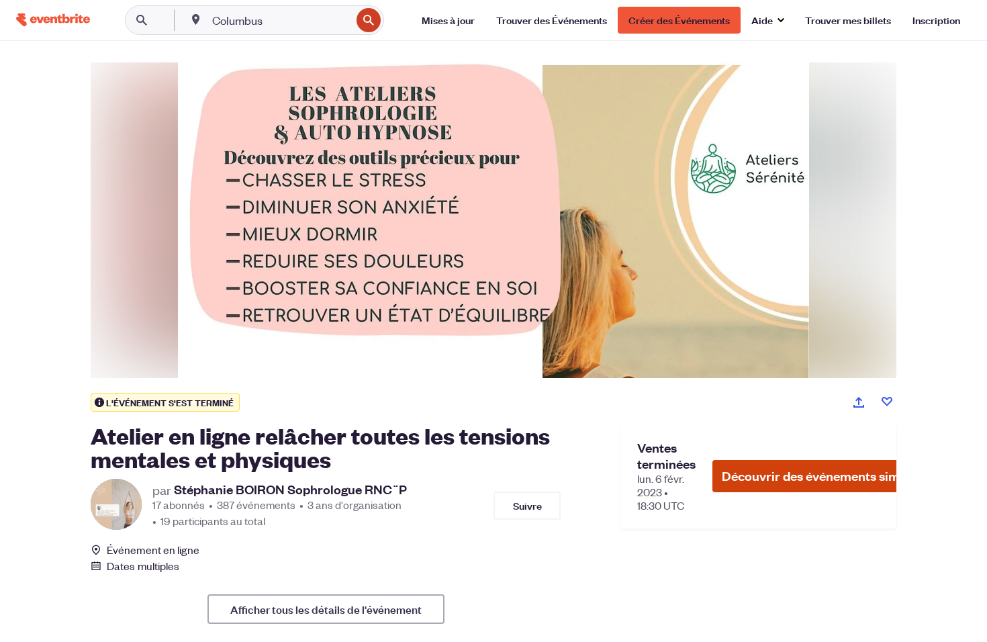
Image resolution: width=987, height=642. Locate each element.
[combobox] (280, 20)
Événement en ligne (153, 550)
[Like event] (887, 401)
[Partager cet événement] (858, 402)
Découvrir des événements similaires (828, 475)
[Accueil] (53, 20)
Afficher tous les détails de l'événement (326, 609)
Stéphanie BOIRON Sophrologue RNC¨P (290, 490)
